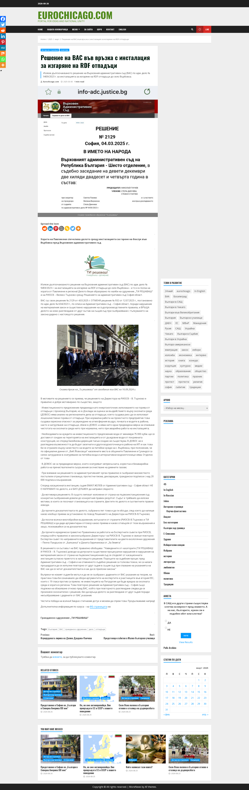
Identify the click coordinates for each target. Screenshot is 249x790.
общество (200, 371)
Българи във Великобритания (182, 312)
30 (205, 703)
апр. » (205, 714)
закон (185, 349)
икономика (185, 355)
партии (169, 376)
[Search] (192, 29)
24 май (169, 291)
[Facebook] (3, 19)
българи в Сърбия (187, 333)
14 (192, 692)
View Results (186, 642)
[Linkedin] (50, 228)
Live (207, 29)
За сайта (88, 29)
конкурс (193, 360)
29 (198, 703)
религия (197, 381)
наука (168, 371)
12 (179, 692)
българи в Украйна (176, 339)
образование (183, 371)
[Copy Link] (67, 228)
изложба (170, 355)
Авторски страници (50, 50)
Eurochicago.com (75, 15)
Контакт (110, 29)
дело (91, 629)
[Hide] (1, 70)
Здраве (167, 539)
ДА (169, 622)
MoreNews (135, 786)
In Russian (169, 495)
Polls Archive (170, 648)
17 (166, 697)
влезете (57, 657)
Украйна (190, 328)
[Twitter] (72, 228)
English (122, 29)
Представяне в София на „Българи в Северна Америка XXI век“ (59, 689)
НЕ (168, 629)
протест (169, 381)
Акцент (167, 516)
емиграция (171, 349)
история (169, 360)
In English (199, 291)
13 (186, 692)
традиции (195, 387)
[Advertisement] (185, 448)
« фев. (167, 714)
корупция (170, 365)
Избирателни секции (174, 545)
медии (198, 365)
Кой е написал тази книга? (146, 749)
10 (166, 692)
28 (192, 703)
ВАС (61, 629)
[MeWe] (3, 48)
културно (185, 365)
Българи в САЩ (173, 301)
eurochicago (183, 291)
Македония (199, 323)
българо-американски (177, 344)
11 (173, 692)
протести (183, 381)
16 (205, 692)
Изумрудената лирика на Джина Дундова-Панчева (66, 636)
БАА (167, 296)
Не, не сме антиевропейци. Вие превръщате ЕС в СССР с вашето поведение (98, 689)
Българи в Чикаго (175, 307)
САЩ (178, 328)
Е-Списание (48, 698)
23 (205, 697)
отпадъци (100, 629)
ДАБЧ (168, 323)
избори (196, 349)
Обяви (167, 573)
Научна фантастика (176, 511)
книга (181, 360)
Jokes (166, 501)
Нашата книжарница (57, 29)
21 (192, 697)
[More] (78, 228)
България (52, 629)
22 (198, 697)
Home (40, 29)
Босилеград (180, 296)
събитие (180, 387)
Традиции (145, 698)
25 (173, 703)
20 (186, 697)
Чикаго (169, 333)
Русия (168, 328)
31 (166, 709)
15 (198, 692)
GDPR (99, 29)
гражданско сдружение (76, 629)
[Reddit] (44, 228)
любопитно (169, 567)
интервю (201, 355)
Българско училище (191, 317)
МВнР (185, 323)
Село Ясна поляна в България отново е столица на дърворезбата (137, 689)
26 (179, 703)
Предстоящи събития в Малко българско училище (129, 636)
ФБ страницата (98, 606)
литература (169, 561)
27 (186, 703)
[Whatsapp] (3, 59)
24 (166, 703)
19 (179, 697)
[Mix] (3, 53)
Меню (75, 29)
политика (64, 50)
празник (197, 376)
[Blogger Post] (61, 228)
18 (173, 697)
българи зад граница (53, 695)
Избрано (168, 550)
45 (165, 484)
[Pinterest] (55, 228)
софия (168, 387)
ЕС (177, 323)
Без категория (171, 522)
